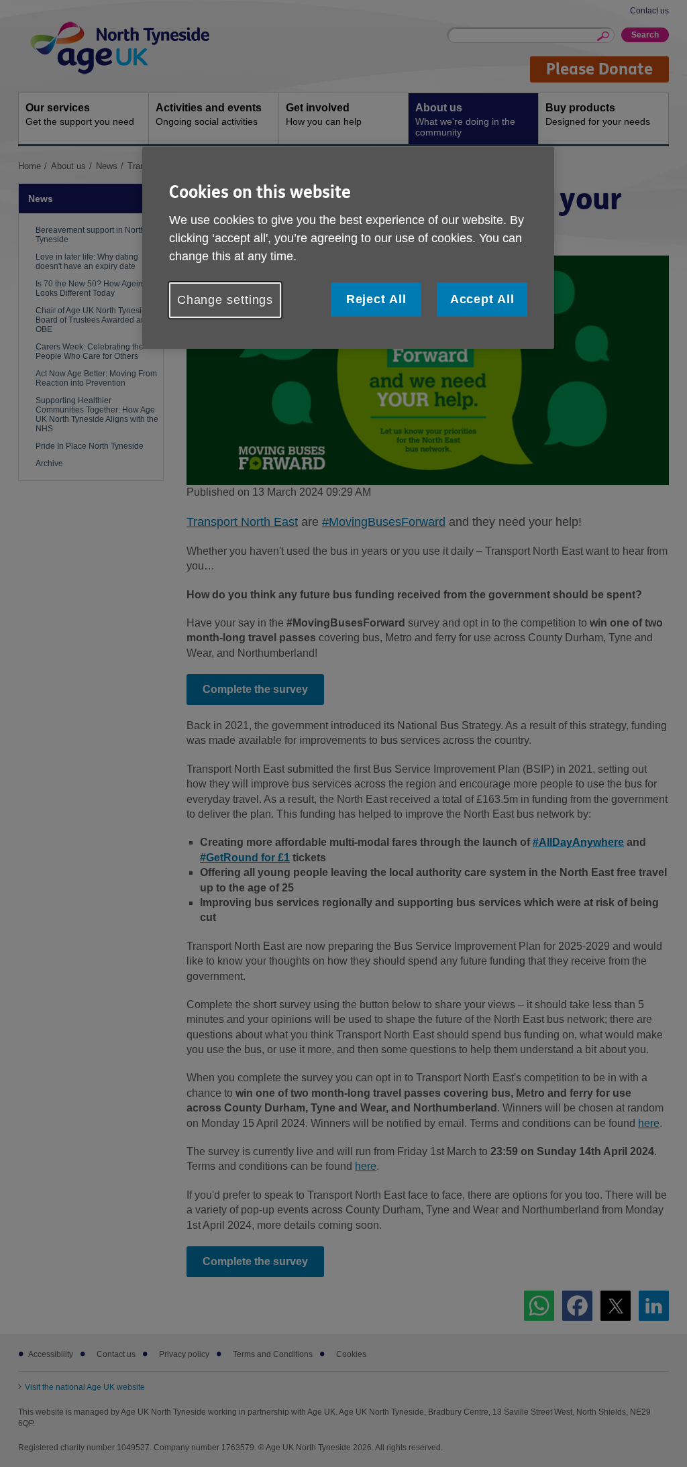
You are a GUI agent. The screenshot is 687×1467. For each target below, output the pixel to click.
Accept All (482, 299)
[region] (348, 248)
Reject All (376, 299)
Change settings (225, 300)
